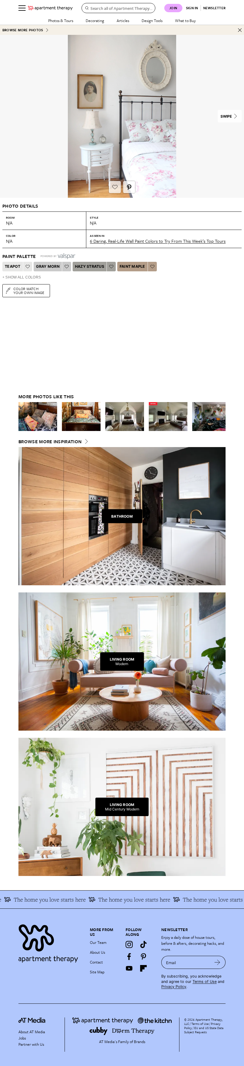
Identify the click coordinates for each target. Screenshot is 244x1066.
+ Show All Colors (21, 277)
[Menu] (22, 8)
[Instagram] (129, 944)
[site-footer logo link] (31, 1021)
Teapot (13, 266)
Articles (123, 21)
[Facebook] (129, 956)
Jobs (22, 1038)
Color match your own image (29, 290)
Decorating (95, 21)
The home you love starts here (124, 899)
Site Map (97, 972)
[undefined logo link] (50, 8)
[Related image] (37, 416)
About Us (97, 952)
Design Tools (152, 21)
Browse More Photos (22, 29)
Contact (96, 962)
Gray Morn (48, 266)
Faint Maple (132, 266)
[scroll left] (23, 416)
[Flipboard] (143, 968)
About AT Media (31, 1032)
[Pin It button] (129, 187)
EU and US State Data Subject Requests (203, 1029)
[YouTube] (129, 968)
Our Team (98, 942)
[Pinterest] (143, 956)
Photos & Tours (60, 21)
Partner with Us (31, 1044)
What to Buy (185, 21)
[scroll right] (221, 416)
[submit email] (217, 962)
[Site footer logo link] (50, 942)
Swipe (226, 116)
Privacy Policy (173, 986)
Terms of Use (205, 981)
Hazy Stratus (89, 266)
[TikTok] (143, 944)
